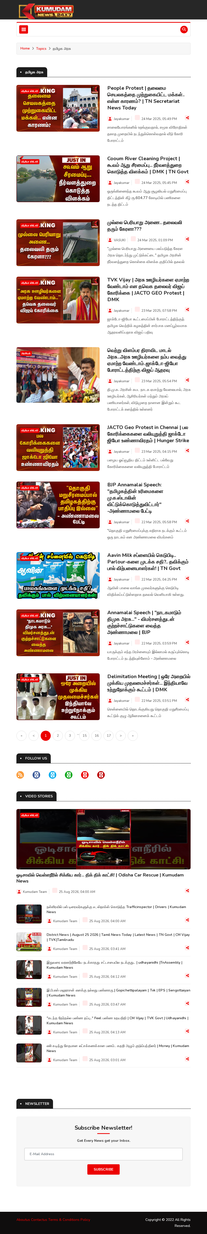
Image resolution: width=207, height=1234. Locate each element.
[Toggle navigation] (23, 29)
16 (97, 735)
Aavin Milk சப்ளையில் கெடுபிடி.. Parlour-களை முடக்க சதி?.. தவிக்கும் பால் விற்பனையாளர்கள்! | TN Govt (148, 562)
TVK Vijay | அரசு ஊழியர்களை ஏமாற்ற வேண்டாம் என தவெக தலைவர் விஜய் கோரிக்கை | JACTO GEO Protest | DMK (148, 289)
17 (109, 735)
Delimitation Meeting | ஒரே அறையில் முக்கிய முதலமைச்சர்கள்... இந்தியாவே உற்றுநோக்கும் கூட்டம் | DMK (148, 683)
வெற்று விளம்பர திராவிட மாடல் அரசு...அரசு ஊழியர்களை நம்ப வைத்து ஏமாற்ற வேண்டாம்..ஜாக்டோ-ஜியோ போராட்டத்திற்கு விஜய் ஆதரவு (146, 360)
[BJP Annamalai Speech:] (58, 505)
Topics (41, 48)
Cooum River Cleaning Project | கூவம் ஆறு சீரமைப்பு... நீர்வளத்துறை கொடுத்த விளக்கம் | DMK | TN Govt (148, 165)
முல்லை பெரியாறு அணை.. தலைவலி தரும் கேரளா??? (144, 225)
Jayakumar (122, 119)
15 (85, 735)
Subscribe (103, 1169)
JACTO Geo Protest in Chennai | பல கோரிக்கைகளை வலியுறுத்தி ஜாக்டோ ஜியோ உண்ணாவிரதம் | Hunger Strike (148, 434)
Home (25, 48)
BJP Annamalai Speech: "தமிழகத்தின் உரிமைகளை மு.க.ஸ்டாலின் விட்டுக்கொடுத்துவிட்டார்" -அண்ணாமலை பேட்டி (135, 497)
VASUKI (119, 240)
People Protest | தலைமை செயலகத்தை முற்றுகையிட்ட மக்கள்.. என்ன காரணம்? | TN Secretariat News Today (146, 98)
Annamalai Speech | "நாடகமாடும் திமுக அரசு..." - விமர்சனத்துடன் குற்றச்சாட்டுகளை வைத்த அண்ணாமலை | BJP (144, 622)
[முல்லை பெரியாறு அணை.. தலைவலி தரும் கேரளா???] (58, 242)
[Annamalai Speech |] (58, 632)
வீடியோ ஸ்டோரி (29, 91)
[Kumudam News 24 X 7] (45, 11)
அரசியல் (26, 353)
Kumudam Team (35, 892)
